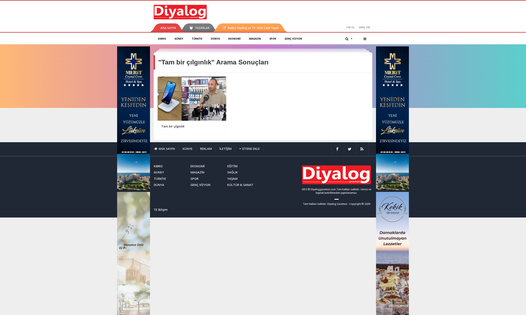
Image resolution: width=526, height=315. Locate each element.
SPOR (272, 38)
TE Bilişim (161, 209)
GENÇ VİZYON (293, 38)
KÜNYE (188, 149)
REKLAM (206, 149)
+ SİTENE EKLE (249, 149)
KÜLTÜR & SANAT (240, 185)
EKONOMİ (234, 38)
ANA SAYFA (168, 28)
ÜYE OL (350, 27)
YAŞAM (232, 178)
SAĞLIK (232, 172)
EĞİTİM (232, 166)
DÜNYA (215, 38)
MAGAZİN (255, 38)
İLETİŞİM (225, 149)
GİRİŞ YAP (364, 27)
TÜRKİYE (197, 38)
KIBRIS (162, 38)
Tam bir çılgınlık (173, 126)
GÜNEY (178, 38)
